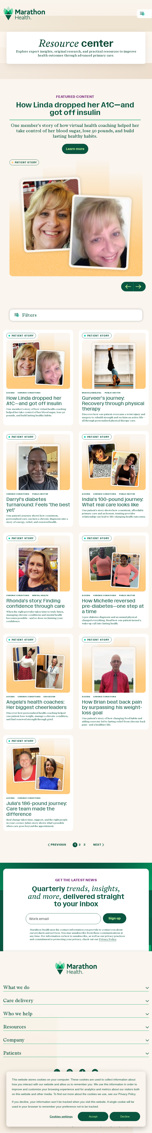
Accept (93, 1116)
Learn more (75, 149)
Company (14, 1040)
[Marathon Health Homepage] (24, 13)
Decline (125, 1116)
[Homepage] (76, 969)
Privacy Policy (107, 939)
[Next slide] (139, 286)
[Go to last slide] (127, 286)
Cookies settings (61, 1116)
